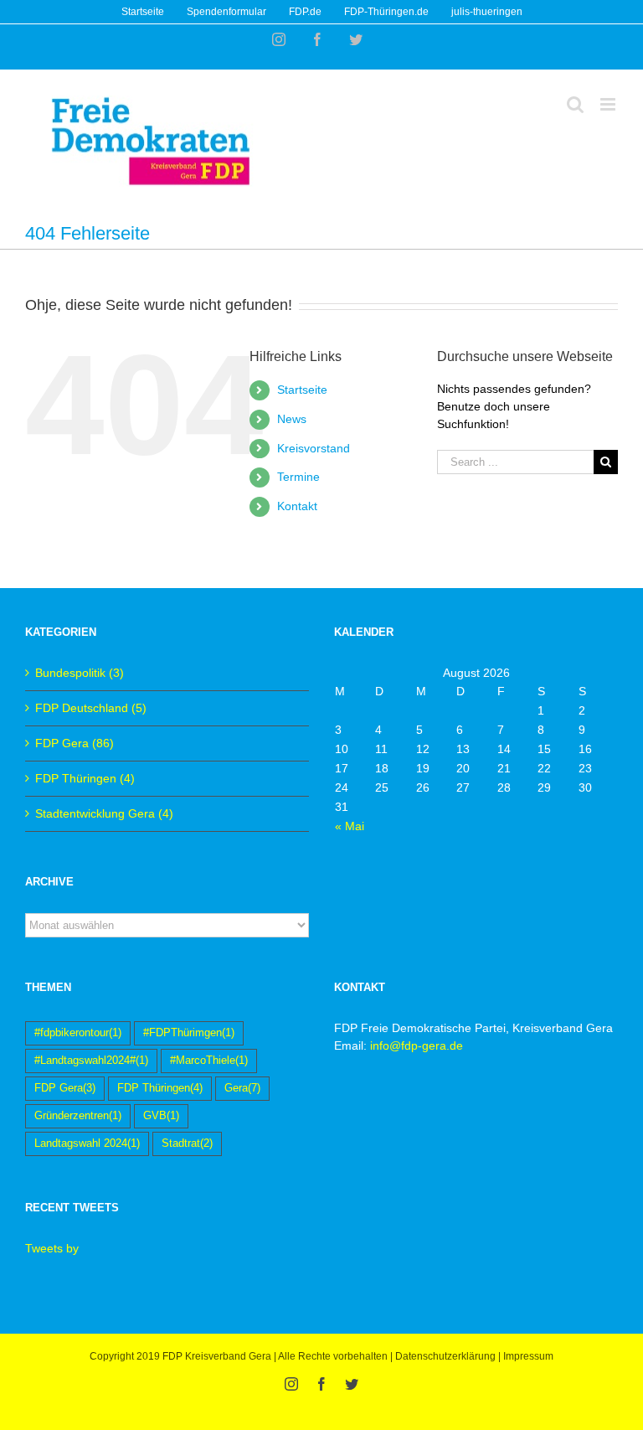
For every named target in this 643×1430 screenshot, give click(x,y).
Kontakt (297, 506)
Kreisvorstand (313, 448)
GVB (161, 1116)
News (291, 419)
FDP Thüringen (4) (85, 778)
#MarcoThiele (209, 1060)
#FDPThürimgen (188, 1033)
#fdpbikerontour (77, 1033)
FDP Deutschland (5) (91, 708)
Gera (242, 1088)
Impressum (528, 1356)
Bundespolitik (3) (79, 672)
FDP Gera (64, 1088)
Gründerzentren (77, 1116)
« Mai (349, 826)
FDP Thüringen (160, 1088)
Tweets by (52, 1248)
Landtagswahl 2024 (87, 1143)
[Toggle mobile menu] (609, 104)
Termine (298, 476)
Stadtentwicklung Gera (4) (104, 813)
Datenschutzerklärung (445, 1356)
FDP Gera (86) (74, 743)
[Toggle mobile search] (575, 104)
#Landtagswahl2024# (91, 1060)
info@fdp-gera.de (416, 1045)
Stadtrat (187, 1143)
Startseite (302, 389)
